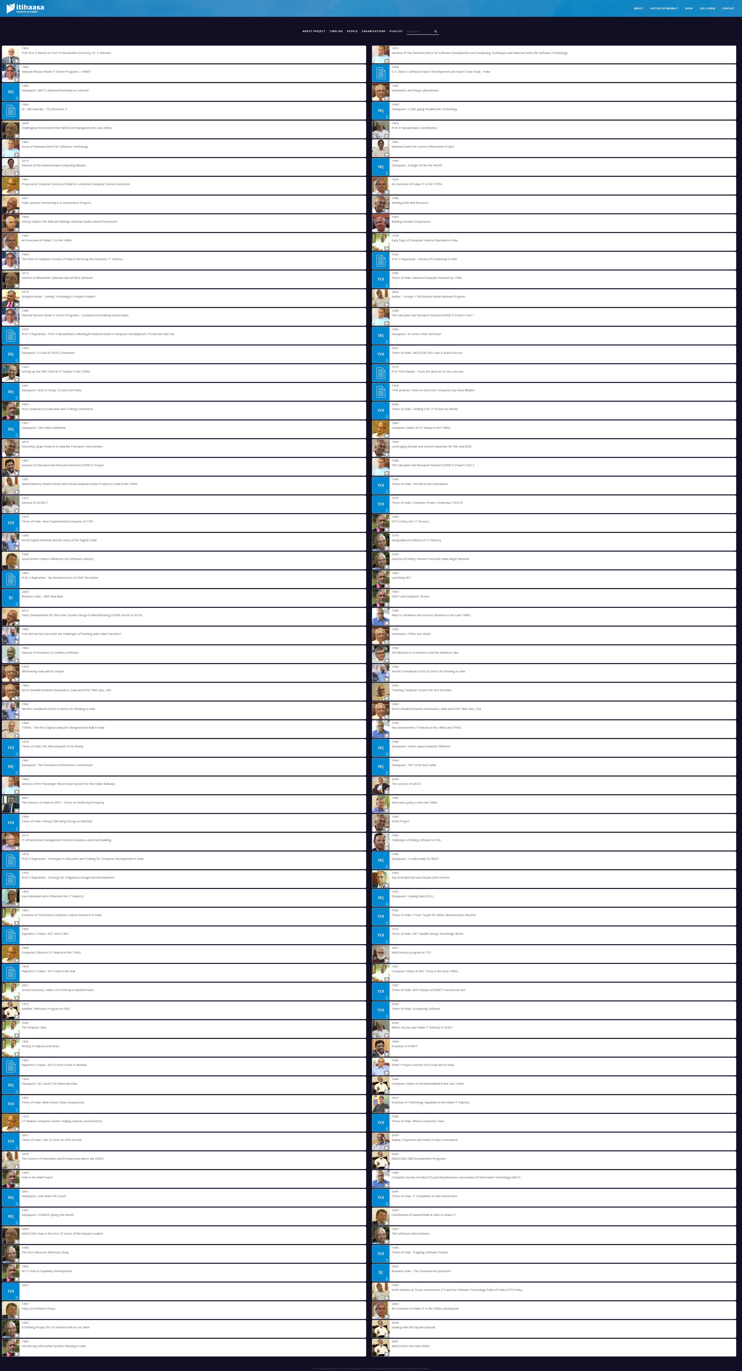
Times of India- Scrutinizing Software (416, 1008)
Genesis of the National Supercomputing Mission (54, 165)
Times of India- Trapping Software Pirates (420, 1252)
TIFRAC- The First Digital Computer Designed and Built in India (63, 727)
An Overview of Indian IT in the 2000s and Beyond (425, 1308)
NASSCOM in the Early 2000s (411, 1346)
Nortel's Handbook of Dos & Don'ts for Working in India (428, 671)
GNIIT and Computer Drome (411, 596)
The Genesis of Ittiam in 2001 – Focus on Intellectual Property (63, 802)
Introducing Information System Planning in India (54, 1346)
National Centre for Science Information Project (423, 146)
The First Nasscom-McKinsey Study (45, 1252)
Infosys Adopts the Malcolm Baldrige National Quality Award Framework (69, 221)
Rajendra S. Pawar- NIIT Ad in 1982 (45, 934)
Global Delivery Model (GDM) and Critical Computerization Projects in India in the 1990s (80, 484)
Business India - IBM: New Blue (42, 596)
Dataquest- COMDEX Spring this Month (48, 1215)
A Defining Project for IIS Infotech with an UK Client (56, 1327)
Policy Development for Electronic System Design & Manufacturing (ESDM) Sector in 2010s (82, 615)
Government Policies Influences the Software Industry (58, 559)
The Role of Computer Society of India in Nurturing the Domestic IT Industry (72, 259)
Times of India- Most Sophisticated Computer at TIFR (57, 521)
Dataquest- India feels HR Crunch (44, 1196)
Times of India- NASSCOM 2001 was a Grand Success (427, 353)
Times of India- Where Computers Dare (418, 1121)
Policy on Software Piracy (38, 1308)
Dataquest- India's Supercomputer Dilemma (421, 746)
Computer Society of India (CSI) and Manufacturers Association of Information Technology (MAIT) (456, 1177)
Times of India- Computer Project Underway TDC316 (427, 502)
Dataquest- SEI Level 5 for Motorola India (49, 1083)
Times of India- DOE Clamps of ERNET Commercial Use (428, 990)
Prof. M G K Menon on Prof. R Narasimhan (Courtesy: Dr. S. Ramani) (66, 53)
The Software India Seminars (411, 1233)
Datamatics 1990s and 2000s (411, 634)
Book (689, 8)
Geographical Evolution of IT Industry (416, 540)
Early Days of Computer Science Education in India (425, 240)
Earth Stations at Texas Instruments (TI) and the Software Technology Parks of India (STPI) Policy (457, 1290)
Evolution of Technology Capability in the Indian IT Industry (431, 1102)
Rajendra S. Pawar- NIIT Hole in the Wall (48, 971)
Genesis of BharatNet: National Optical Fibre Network (57, 278)
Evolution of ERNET (405, 1046)
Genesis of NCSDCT (35, 502)
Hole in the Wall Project (37, 1177)
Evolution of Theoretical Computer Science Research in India (61, 915)
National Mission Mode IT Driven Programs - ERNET (56, 71)
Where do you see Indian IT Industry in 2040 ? (422, 1027)
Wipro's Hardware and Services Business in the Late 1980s (431, 615)
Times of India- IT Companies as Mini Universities (424, 1196)
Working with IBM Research (410, 203)
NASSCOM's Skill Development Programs (419, 1158)
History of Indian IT (664, 8)
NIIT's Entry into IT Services (410, 521)
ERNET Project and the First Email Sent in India (423, 1065)
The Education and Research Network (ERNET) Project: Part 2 (433, 465)
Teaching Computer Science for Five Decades (422, 690)
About (638, 8)
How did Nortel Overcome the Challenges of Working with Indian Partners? (71, 634)
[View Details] (11, 54)
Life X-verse (707, 8)
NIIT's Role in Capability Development (47, 1271)
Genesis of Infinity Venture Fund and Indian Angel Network (430, 559)
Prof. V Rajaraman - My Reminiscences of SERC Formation (60, 577)
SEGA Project (400, 821)
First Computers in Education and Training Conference (57, 409)
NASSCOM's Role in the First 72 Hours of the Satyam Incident (62, 1233)
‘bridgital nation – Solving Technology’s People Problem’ (59, 296)
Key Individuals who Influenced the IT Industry (52, 896)
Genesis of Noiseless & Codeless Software (50, 652)
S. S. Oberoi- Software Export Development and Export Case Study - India (441, 71)
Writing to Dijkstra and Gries (40, 1046)
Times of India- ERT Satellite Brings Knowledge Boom (427, 934)
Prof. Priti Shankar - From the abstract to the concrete (428, 371)
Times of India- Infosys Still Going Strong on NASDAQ (57, 821)
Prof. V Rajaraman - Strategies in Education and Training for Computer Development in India (82, 859)
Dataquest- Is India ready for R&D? (415, 859)
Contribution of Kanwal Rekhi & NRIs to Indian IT (424, 1215)
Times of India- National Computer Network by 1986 (427, 278)
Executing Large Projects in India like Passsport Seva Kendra (62, 446)
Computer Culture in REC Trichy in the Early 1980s (425, 971)
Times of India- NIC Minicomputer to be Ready (52, 746)
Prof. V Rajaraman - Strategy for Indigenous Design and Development (68, 877)
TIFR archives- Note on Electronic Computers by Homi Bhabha (433, 390)
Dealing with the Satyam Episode (413, 1327)
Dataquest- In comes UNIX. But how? (416, 334)
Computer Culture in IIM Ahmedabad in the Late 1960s (428, 1083)
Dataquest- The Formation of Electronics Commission (57, 765)
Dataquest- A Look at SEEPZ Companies (48, 353)
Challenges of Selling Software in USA (416, 840)
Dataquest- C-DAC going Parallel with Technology (424, 109)
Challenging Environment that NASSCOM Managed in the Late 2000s (67, 128)
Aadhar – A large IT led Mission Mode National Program (428, 296)
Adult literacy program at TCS (411, 952)
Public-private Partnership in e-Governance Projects (56, 203)
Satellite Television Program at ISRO (46, 1008)
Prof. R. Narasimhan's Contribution (414, 128)
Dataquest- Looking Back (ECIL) (413, 896)
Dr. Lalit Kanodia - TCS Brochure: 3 (44, 109)
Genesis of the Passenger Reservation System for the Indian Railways (68, 784)
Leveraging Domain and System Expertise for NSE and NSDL (432, 446)
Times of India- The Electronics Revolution (420, 484)
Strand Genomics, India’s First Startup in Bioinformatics (58, 990)
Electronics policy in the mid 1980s (414, 802)
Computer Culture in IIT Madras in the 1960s (51, 952)
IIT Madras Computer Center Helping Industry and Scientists (62, 1121)
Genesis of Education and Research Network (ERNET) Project (63, 465)
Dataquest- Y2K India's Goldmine (44, 428)
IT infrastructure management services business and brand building (66, 840)
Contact (728, 8)
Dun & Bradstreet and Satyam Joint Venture (421, 877)
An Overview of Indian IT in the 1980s (47, 240)
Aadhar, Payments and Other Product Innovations (425, 1140)
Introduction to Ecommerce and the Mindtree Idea (425, 652)
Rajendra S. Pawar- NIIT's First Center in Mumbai (54, 1065)
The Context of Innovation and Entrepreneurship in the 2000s (63, 1158)
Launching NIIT (401, 577)
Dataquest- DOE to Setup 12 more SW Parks (52, 390)
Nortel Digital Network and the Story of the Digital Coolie (59, 540)
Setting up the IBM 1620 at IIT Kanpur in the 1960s (56, 371)
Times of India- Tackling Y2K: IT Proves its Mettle (425, 409)
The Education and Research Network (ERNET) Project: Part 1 (433, 315)
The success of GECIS (406, 784)
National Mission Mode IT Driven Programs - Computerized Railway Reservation (75, 315)
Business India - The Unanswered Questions (421, 1271)
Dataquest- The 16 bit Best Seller (414, 765)
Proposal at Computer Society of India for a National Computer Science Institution (76, 184)
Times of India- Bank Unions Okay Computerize (53, 1102)
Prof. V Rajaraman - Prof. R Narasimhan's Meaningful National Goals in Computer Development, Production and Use (98, 334)
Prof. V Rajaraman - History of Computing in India (424, 259)
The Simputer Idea (34, 1027)
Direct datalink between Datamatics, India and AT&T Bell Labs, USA (66, 690)
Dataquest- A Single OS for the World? (417, 165)
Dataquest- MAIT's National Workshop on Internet (55, 90)
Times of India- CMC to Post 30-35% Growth (52, 1140)
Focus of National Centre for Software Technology (55, 146)
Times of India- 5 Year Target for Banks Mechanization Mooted (434, 915)
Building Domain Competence (411, 221)
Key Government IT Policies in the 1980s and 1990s (426, 727)
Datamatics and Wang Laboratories (415, 90)
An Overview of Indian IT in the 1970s (417, 184)
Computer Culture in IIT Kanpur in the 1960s (421, 428)
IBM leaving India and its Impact (43, 671)
